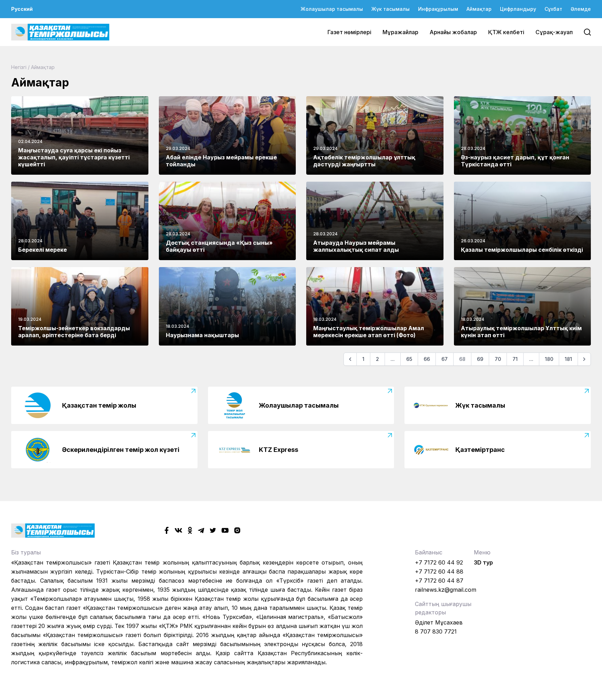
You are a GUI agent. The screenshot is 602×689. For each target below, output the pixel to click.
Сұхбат (553, 9)
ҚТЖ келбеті (506, 32)
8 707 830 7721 (436, 631)
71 (515, 359)
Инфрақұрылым (438, 9)
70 (498, 359)
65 (409, 359)
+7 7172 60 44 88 (439, 571)
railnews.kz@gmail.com (445, 589)
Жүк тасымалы (390, 9)
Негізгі (18, 67)
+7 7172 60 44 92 (439, 562)
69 (480, 359)
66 (427, 359)
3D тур (483, 562)
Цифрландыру (518, 9)
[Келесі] (584, 359)
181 (568, 359)
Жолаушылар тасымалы (332, 9)
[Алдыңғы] (350, 359)
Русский (22, 9)
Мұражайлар (400, 32)
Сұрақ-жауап (554, 32)
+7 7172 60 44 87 (439, 580)
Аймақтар (479, 9)
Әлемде (581, 9)
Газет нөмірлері (349, 32)
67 (444, 359)
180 (549, 359)
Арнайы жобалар (453, 32)
